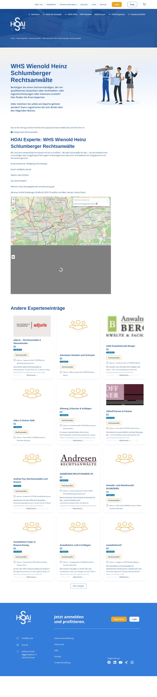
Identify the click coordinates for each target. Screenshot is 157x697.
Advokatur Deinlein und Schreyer (77, 355)
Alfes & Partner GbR (24, 420)
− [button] (13, 202)
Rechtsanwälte (35, 38)
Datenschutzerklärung (64, 638)
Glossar (103, 4)
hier (80, 127)
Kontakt (57, 656)
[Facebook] (109, 662)
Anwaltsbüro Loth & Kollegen (75, 545)
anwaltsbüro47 (114, 545)
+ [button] (13, 199)
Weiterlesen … (32, 375)
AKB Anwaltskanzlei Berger (120, 346)
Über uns (39, 4)
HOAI (13, 38)
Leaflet (82, 244)
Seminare (35, 14)
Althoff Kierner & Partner (119, 411)
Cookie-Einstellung (62, 662)
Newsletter (51, 4)
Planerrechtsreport (68, 4)
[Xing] (126, 662)
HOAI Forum (99, 14)
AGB (56, 650)
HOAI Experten (118, 14)
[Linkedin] (114, 662)
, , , (52, 192)
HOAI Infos (72, 14)
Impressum (59, 644)
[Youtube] (120, 662)
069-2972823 (23, 175)
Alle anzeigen (78, 586)
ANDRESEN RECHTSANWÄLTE (76, 474)
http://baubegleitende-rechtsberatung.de (36, 186)
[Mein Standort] (97, 203)
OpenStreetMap (98, 244)
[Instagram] (132, 662)
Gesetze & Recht (138, 14)
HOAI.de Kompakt (53, 14)
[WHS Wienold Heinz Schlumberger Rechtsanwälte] (61, 218)
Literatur (84, 4)
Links (94, 4)
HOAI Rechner (86, 14)
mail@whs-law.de (23, 169)
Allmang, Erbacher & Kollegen (75, 408)
